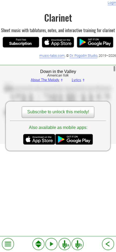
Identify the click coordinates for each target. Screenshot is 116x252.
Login (112, 3)
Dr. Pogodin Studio (83, 56)
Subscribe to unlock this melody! (58, 112)
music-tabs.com (52, 56)
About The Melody (47, 80)
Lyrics (78, 80)
